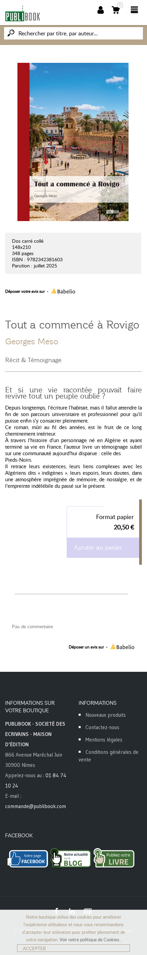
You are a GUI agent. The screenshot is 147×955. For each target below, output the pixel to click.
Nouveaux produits (105, 715)
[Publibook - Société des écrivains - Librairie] (22, 13)
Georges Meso (31, 341)
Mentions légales (103, 739)
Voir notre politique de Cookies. (89, 939)
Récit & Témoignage (33, 360)
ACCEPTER (34, 948)
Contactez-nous (102, 727)
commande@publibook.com (35, 806)
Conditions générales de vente (108, 756)
